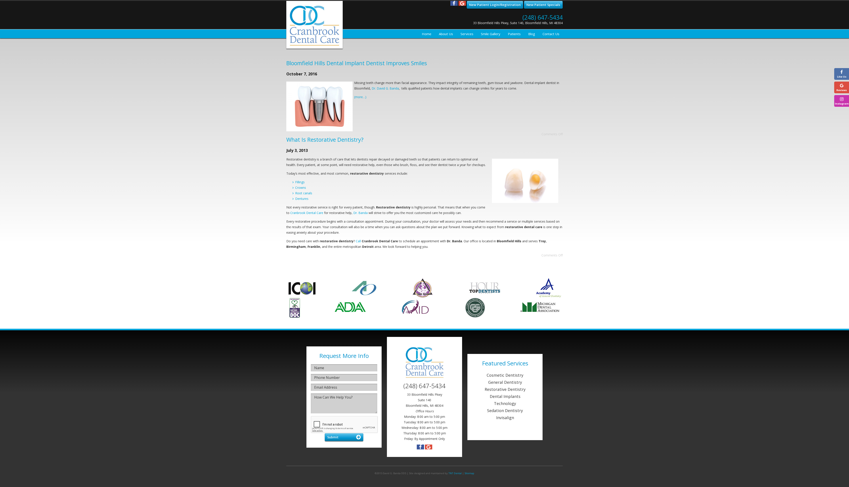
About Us (446, 34)
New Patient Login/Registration (495, 4)
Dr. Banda (360, 213)
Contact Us (551, 34)
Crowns (300, 187)
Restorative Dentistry (505, 389)
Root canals (303, 193)
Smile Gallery (490, 34)
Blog (531, 34)
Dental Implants (505, 396)
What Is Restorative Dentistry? (324, 139)
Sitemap (469, 473)
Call (358, 241)
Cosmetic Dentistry (505, 375)
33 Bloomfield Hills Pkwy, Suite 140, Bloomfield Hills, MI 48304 (518, 23)
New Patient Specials (543, 4)
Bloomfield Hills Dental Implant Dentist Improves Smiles (356, 63)
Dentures (301, 199)
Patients (514, 34)
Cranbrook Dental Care (306, 213)
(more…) (360, 97)
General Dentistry (505, 382)
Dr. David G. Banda (385, 88)
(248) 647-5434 (542, 17)
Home (426, 34)
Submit (332, 437)
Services (467, 34)
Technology (505, 403)
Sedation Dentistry (505, 410)
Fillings (300, 182)
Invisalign (505, 417)
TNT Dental (455, 473)
